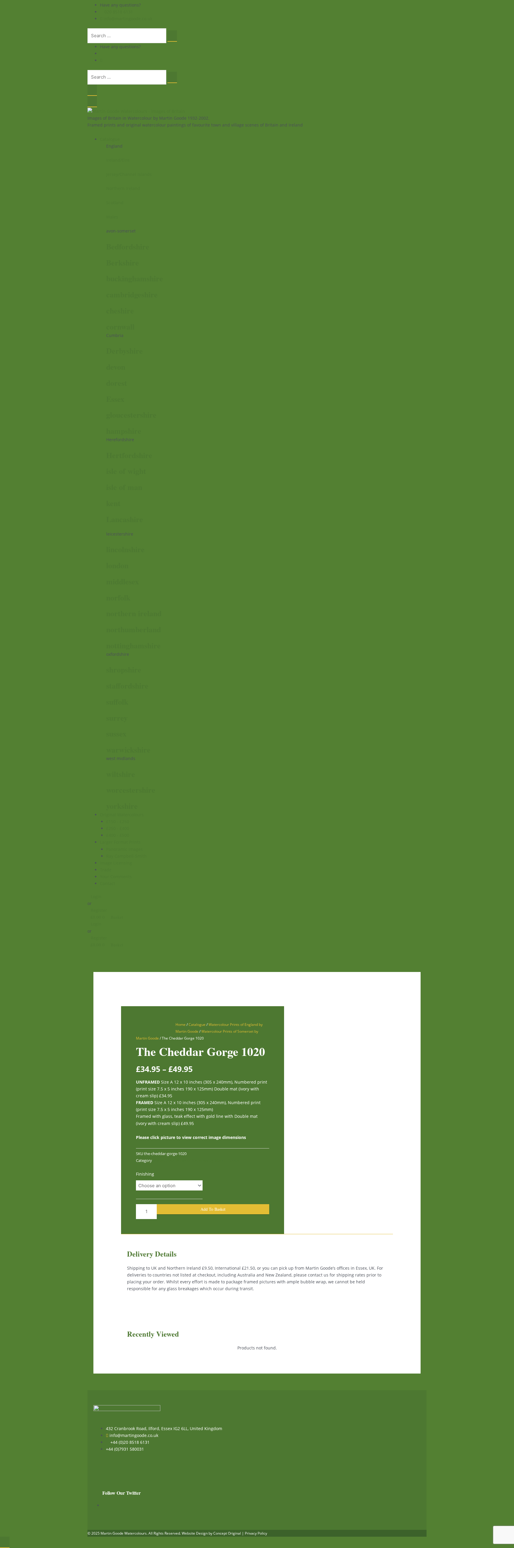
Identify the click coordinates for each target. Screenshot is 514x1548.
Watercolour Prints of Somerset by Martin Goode (196, 1160)
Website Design (195, 1533)
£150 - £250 (117, 821)
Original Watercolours (122, 814)
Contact (108, 883)
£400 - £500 (117, 835)
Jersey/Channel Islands (129, 174)
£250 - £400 (117, 828)
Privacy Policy (256, 1533)
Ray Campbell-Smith (126, 856)
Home (180, 1024)
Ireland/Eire (118, 160)
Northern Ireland (123, 188)
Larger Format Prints (121, 842)
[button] (257, 951)
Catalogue (110, 139)
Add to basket (212, 1209)
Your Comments (116, 876)
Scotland (114, 202)
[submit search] (172, 36)
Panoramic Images (124, 849)
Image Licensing (116, 863)
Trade (106, 870)
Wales (112, 217)
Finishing (145, 1174)
